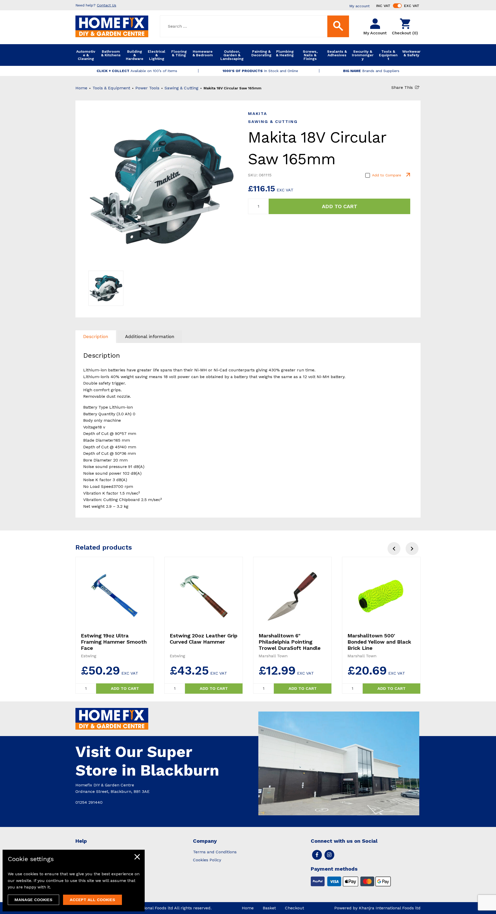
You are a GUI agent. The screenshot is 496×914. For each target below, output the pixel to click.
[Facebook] (317, 855)
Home (81, 87)
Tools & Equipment (388, 55)
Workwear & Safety (411, 53)
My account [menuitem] (359, 6)
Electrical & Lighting (156, 55)
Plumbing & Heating (285, 53)
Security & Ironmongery (363, 55)
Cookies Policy (207, 859)
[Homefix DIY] (111, 26)
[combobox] (254, 26)
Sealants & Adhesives (337, 53)
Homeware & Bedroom (202, 53)
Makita (257, 113)
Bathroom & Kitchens (111, 53)
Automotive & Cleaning (85, 55)
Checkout (294, 907)
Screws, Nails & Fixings (310, 55)
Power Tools (147, 87)
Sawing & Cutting (181, 87)
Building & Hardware (134, 55)
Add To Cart (339, 206)
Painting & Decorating (261, 53)
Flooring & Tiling (179, 53)
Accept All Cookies (92, 899)
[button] (412, 548)
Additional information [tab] (149, 336)
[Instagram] (329, 855)
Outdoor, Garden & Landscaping (232, 55)
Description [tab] (95, 336)
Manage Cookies (33, 899)
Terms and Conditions (215, 851)
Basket (269, 907)
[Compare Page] (407, 175)
